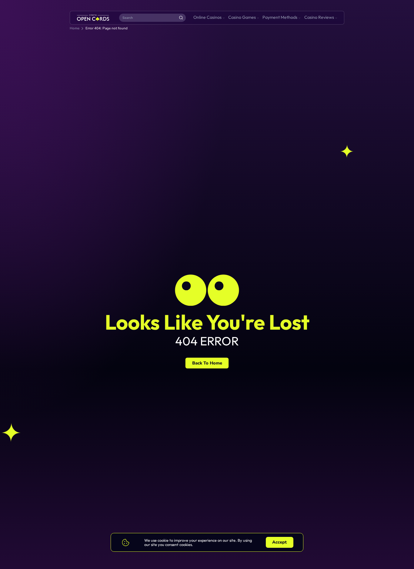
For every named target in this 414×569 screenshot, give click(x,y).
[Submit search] (180, 18)
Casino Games (242, 17)
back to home (207, 363)
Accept (279, 542)
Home (74, 28)
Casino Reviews (319, 17)
